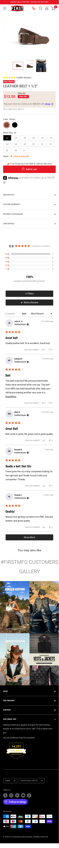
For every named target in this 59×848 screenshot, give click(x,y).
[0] (53, 8)
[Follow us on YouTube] (23, 795)
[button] (53, 8)
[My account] (46, 8)
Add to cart (31, 169)
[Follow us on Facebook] (5, 795)
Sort (24, 313)
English (7, 781)
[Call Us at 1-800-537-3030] (34, 8)
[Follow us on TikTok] (29, 795)
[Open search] (40, 8)
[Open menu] (4, 8)
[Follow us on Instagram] (11, 795)
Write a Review (35, 303)
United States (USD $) (29, 781)
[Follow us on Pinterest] (17, 795)
